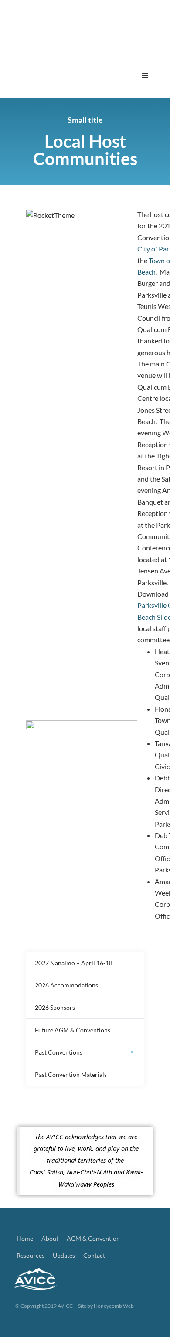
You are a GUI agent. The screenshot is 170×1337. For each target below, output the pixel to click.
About (49, 1238)
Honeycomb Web (114, 1306)
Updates (64, 1255)
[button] (145, 75)
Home (25, 1238)
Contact (94, 1255)
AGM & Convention (93, 1238)
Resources (30, 1255)
